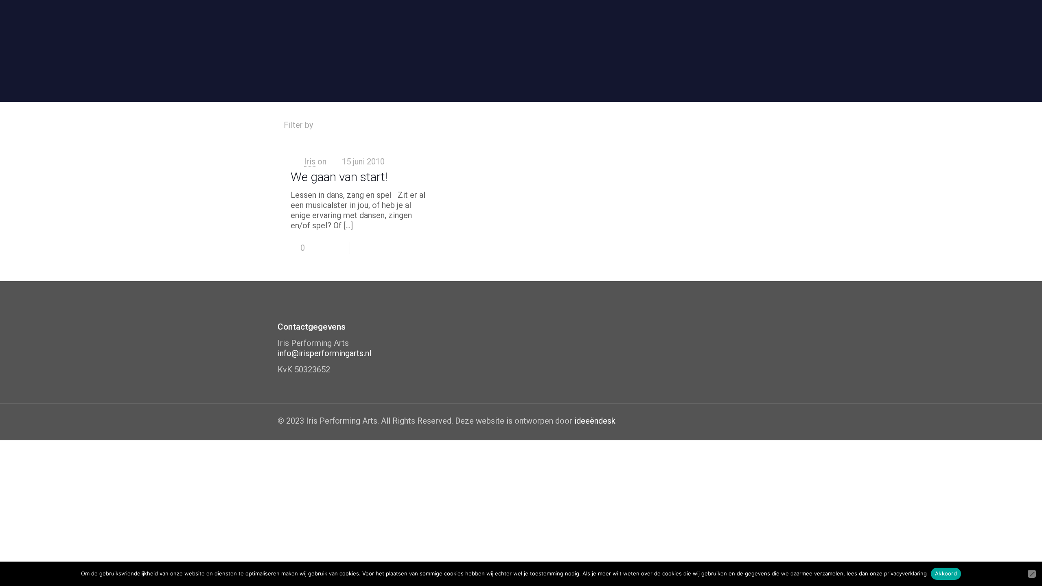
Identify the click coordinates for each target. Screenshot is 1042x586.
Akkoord (946, 573)
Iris (309, 161)
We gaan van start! (339, 177)
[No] (1032, 574)
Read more (409, 248)
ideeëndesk (594, 421)
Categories (351, 125)
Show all (743, 125)
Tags (411, 125)
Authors (464, 125)
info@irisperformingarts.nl (324, 353)
